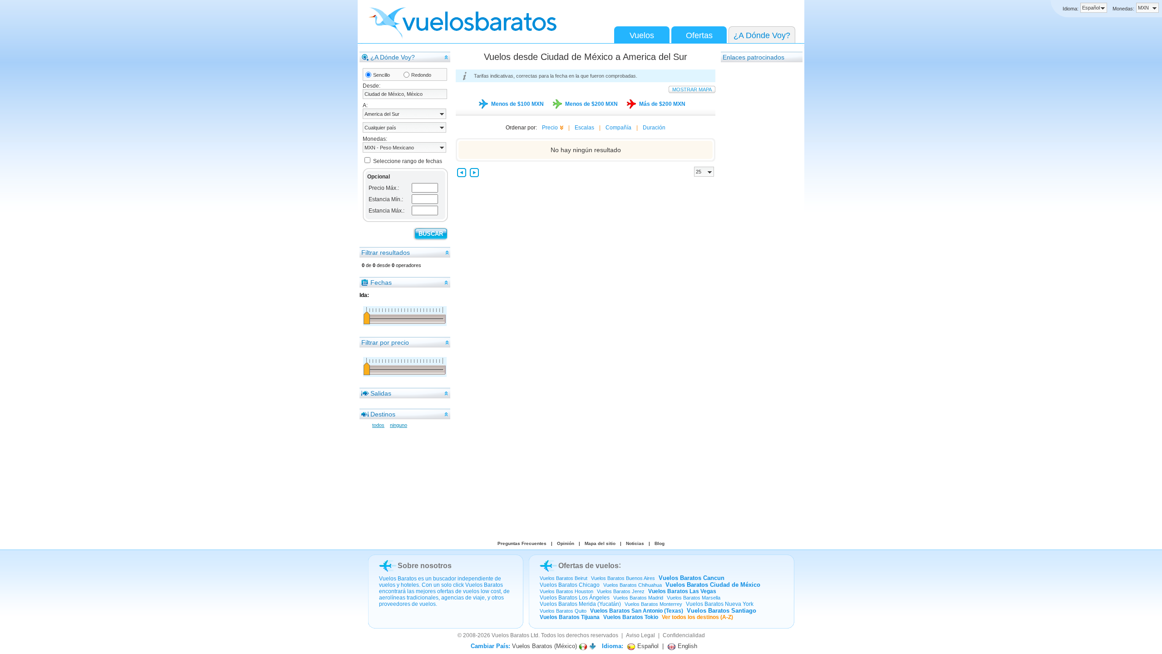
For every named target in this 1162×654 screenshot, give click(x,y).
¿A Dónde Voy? (762, 35)
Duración (654, 127)
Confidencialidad (684, 635)
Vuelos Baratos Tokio (630, 617)
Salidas (380, 393)
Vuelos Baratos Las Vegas (682, 591)
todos (378, 425)
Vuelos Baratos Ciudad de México (712, 584)
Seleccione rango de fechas (407, 161)
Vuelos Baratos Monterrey (653, 604)
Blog (660, 543)
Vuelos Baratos (510, 635)
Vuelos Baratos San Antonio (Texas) (636, 611)
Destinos (382, 414)
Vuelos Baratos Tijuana (570, 617)
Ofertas (699, 35)
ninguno (398, 425)
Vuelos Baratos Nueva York (719, 604)
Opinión (565, 543)
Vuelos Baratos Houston (566, 591)
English (686, 646)
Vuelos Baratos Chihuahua (632, 585)
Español (647, 646)
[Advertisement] (757, 199)
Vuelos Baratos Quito (563, 611)
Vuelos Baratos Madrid (638, 597)
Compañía (618, 127)
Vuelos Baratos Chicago (570, 585)
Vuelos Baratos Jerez (621, 591)
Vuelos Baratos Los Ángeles (575, 598)
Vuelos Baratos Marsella (693, 597)
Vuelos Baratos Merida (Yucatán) (580, 604)
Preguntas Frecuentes (522, 543)
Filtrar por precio (385, 342)
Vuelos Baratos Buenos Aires (623, 578)
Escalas (584, 127)
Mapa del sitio (600, 543)
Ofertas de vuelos (588, 566)
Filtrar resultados (385, 252)
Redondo (421, 75)
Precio (550, 127)
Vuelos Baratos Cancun (691, 578)
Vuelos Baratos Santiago (721, 610)
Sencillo (381, 75)
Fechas (381, 282)
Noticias (635, 543)
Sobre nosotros (425, 566)
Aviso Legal (640, 635)
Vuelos (642, 35)
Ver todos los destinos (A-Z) (697, 617)
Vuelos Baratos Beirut (563, 578)
